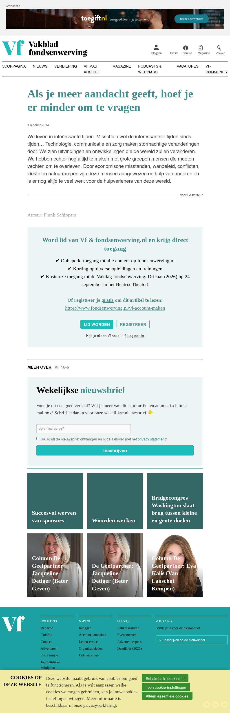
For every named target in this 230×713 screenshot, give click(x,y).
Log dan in (135, 335)
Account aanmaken (92, 635)
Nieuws (40, 66)
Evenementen (127, 635)
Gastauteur (195, 195)
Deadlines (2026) (129, 648)
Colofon (46, 635)
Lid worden (97, 324)
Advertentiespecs (129, 642)
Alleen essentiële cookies (167, 696)
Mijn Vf (85, 621)
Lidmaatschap (89, 655)
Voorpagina (14, 66)
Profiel (174, 53)
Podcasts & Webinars (150, 69)
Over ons (49, 621)
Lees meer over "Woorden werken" (115, 501)
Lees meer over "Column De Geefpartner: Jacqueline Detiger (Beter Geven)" (55, 565)
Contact (46, 642)
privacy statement (152, 439)
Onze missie (49, 655)
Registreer (133, 324)
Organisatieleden (91, 648)
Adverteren (49, 648)
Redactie (47, 628)
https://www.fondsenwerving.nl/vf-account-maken (115, 308)
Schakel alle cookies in (165, 678)
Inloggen (156, 53)
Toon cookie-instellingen (166, 687)
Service (123, 621)
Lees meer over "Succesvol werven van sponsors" (55, 501)
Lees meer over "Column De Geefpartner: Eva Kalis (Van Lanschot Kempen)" (175, 565)
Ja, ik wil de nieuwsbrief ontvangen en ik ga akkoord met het (104, 439)
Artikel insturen (128, 628)
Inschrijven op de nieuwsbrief (184, 640)
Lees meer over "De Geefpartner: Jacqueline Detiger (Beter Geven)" (115, 565)
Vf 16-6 (62, 367)
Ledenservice (88, 642)
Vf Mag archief (92, 69)
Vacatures (188, 66)
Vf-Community (217, 69)
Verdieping (65, 66)
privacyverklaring (99, 705)
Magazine (122, 66)
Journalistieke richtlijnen (50, 665)
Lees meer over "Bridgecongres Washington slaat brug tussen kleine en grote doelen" (175, 501)
